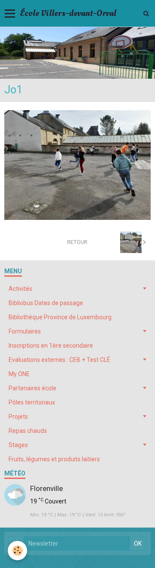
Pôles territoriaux (32, 402)
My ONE (19, 373)
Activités (20, 288)
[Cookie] (17, 550)
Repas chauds (28, 430)
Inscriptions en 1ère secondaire (51, 345)
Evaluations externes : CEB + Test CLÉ (59, 359)
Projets (18, 416)
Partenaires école (32, 388)
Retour (77, 242)
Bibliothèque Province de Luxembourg (60, 317)
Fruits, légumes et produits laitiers (54, 459)
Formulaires (25, 331)
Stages (18, 444)
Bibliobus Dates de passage (46, 302)
